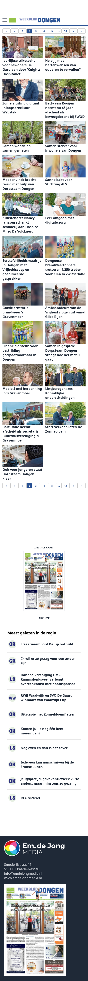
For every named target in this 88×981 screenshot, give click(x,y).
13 (65, 31)
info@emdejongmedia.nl (23, 873)
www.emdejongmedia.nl (23, 878)
